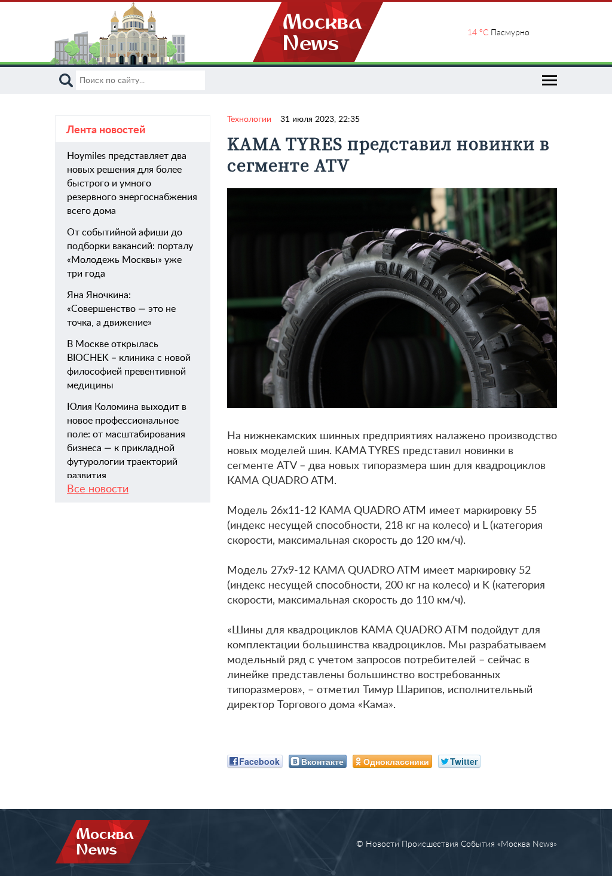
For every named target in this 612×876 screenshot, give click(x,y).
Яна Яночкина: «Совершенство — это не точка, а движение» (121, 308)
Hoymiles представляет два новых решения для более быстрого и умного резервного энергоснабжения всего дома (132, 183)
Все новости (97, 489)
